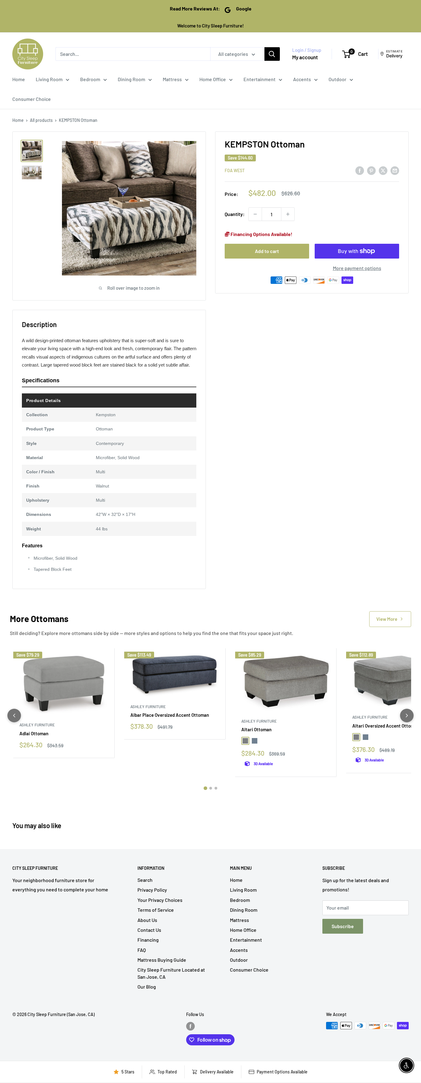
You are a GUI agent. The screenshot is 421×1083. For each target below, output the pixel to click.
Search (145, 880)
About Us (147, 920)
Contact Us (149, 930)
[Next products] (407, 715)
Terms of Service (155, 910)
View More (386, 619)
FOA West (235, 170)
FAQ (141, 950)
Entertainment (259, 79)
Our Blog (146, 987)
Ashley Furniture (37, 724)
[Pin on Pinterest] (371, 170)
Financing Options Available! (261, 234)
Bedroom (90, 79)
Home (18, 79)
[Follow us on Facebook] (190, 1026)
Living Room (49, 79)
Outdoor (337, 79)
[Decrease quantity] (255, 214)
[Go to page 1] (205, 788)
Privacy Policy (152, 890)
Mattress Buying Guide (161, 960)
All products (41, 120)
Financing (148, 940)
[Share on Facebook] (359, 170)
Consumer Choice (31, 99)
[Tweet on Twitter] (383, 170)
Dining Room (131, 79)
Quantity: (235, 214)
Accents (302, 79)
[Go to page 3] (216, 788)
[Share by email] (394, 170)
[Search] (272, 54)
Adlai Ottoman (33, 733)
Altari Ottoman (256, 729)
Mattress (172, 79)
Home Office (212, 79)
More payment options (357, 268)
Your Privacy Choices (159, 900)
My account (305, 57)
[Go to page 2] (210, 788)
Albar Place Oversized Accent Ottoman (169, 715)
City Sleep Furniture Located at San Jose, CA (171, 973)
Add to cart (267, 251)
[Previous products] (14, 715)
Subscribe (343, 926)
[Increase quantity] (287, 214)
